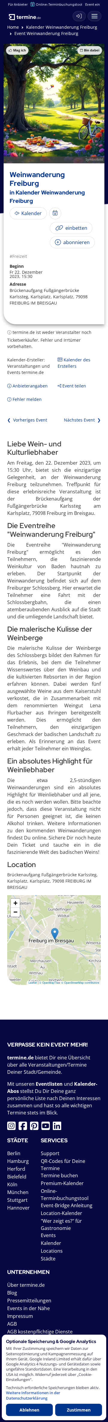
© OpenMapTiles (49, 983)
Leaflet (32, 983)
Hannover (18, 1207)
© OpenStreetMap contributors (80, 983)
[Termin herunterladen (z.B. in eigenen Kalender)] (55, 213)
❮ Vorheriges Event (27, 420)
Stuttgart (17, 1200)
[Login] (79, 16)
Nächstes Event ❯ (82, 420)
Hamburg (18, 1161)
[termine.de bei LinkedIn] (58, 1127)
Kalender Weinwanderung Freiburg (61, 27)
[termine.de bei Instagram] (13, 1127)
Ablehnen (29, 1410)
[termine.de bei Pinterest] (35, 1127)
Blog (12, 1292)
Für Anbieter (18, 4)
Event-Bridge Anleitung (66, 1205)
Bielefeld (16, 1176)
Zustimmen (79, 1410)
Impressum (20, 1316)
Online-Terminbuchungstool (59, 4)
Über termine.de (26, 1285)
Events (48, 1235)
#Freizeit (18, 256)
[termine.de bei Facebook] (24, 1127)
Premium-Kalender (62, 1183)
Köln (12, 1184)
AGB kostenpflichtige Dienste (40, 1331)
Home (13, 27)
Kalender (51, 1243)
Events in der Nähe (28, 1308)
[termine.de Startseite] (27, 14)
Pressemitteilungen (29, 1300)
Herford (16, 1169)
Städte (48, 1258)
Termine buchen (59, 1175)
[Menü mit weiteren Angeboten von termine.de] (94, 16)
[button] (54, 934)
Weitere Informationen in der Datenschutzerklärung (33, 1395)
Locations (52, 1251)
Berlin (13, 1153)
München (17, 1192)
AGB (12, 1324)
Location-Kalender (61, 1213)
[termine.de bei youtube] (47, 1127)
